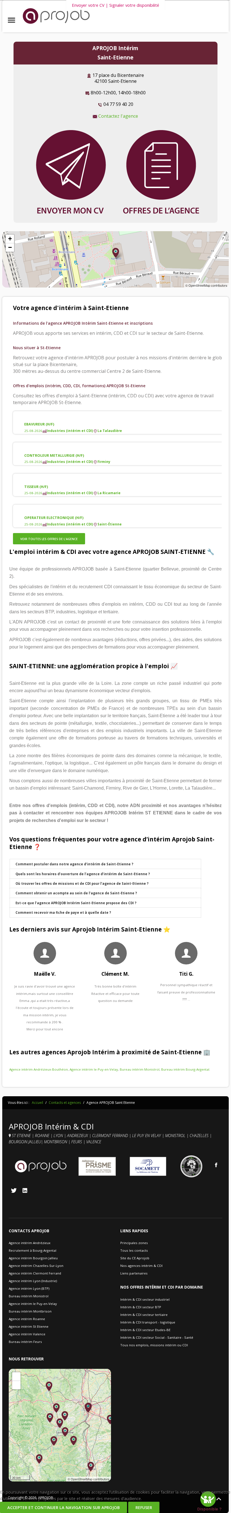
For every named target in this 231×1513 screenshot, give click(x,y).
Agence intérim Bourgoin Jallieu (33, 1258)
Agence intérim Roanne (27, 1319)
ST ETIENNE (21, 1135)
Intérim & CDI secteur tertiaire (144, 1315)
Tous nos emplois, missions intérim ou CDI (154, 1345)
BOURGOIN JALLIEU (25, 1141)
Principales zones (134, 1243)
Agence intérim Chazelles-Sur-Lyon (36, 1266)
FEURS (76, 1141)
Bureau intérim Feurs (25, 1342)
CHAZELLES (200, 1135)
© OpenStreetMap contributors (206, 285)
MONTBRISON (56, 1141)
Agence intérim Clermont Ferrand (35, 1273)
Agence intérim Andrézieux (29, 1243)
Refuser (144, 1507)
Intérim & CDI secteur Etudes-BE (145, 1330)
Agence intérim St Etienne (28, 1326)
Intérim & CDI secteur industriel (145, 1299)
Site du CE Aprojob (134, 1258)
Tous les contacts (134, 1250)
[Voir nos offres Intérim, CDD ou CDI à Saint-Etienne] (161, 172)
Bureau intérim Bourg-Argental (185, 1069)
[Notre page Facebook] (216, 1164)
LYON (59, 1135)
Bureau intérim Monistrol (139, 1069)
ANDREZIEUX (78, 1135)
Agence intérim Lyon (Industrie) (33, 1281)
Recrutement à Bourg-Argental (32, 1250)
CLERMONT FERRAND (110, 1135)
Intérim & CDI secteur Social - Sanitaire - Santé (156, 1337)
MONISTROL (175, 1135)
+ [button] (10, 238)
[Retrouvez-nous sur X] (13, 1190)
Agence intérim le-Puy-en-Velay (94, 1069)
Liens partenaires (134, 1273)
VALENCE (94, 1141)
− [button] (10, 247)
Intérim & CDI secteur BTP (140, 1307)
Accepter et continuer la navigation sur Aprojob (63, 1507)
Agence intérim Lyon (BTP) (29, 1288)
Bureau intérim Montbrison (30, 1311)
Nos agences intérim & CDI (141, 1266)
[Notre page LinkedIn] (24, 1190)
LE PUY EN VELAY (146, 1135)
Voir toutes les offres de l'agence (49, 539)
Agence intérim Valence (27, 1334)
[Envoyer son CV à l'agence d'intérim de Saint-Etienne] (70, 172)
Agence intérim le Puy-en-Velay (33, 1304)
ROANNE (42, 1135)
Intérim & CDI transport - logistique (147, 1322)
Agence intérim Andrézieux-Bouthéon (38, 1069)
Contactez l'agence (118, 116)
